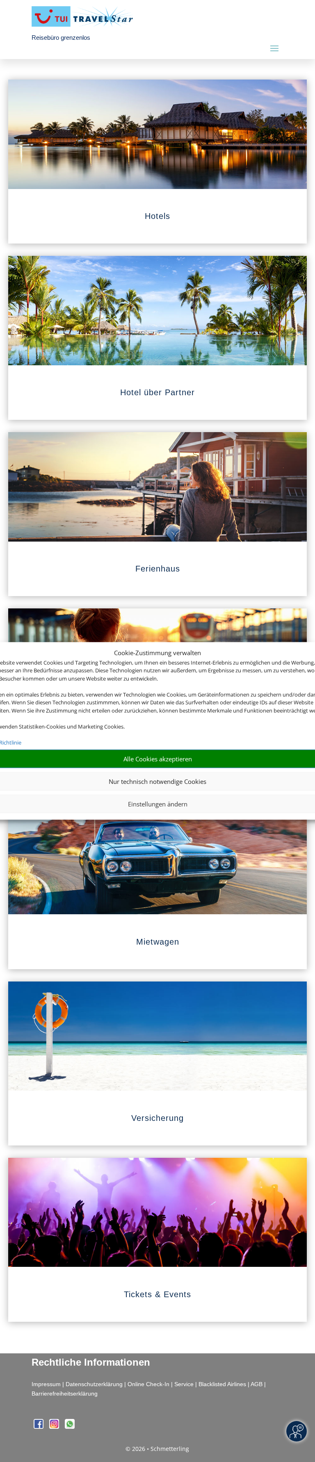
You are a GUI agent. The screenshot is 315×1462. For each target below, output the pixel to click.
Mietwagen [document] (157, 941)
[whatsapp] (70, 1426)
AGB (256, 1384)
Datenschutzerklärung (94, 1384)
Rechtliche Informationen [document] (91, 1362)
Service (184, 1384)
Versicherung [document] (157, 1118)
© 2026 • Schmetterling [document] (157, 1449)
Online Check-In (148, 1384)
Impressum (46, 1384)
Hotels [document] (157, 216)
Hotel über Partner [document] (157, 392)
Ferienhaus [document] (157, 568)
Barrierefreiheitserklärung (65, 1393)
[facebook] (39, 1426)
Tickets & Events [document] (157, 1294)
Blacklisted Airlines (222, 1384)
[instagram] (55, 1426)
